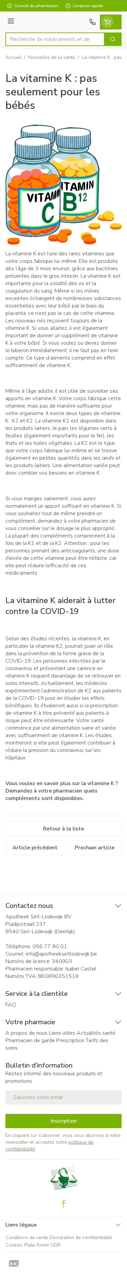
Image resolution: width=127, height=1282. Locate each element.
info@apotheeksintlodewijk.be (61, 954)
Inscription (63, 1121)
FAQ (10, 1004)
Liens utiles (62, 1033)
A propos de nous (26, 1033)
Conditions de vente (26, 1237)
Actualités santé (96, 1033)
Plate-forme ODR (42, 1245)
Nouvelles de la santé (51, 57)
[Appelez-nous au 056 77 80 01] (92, 22)
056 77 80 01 (50, 946)
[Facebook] (64, 1204)
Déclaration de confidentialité (80, 1237)
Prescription (70, 1040)
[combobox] (55, 39)
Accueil (13, 57)
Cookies (14, 1245)
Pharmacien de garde (30, 1040)
